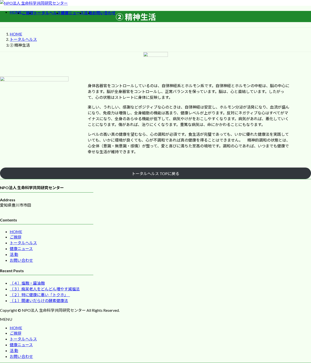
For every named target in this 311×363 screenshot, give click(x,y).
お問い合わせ (21, 260)
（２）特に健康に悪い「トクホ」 (40, 294)
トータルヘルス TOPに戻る (155, 173)
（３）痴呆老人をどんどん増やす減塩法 (45, 289)
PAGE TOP (300, 347)
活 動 (14, 254)
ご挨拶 (15, 237)
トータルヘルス (23, 242)
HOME (16, 231)
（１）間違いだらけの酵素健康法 (39, 300)
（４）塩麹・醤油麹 (27, 283)
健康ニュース (21, 248)
